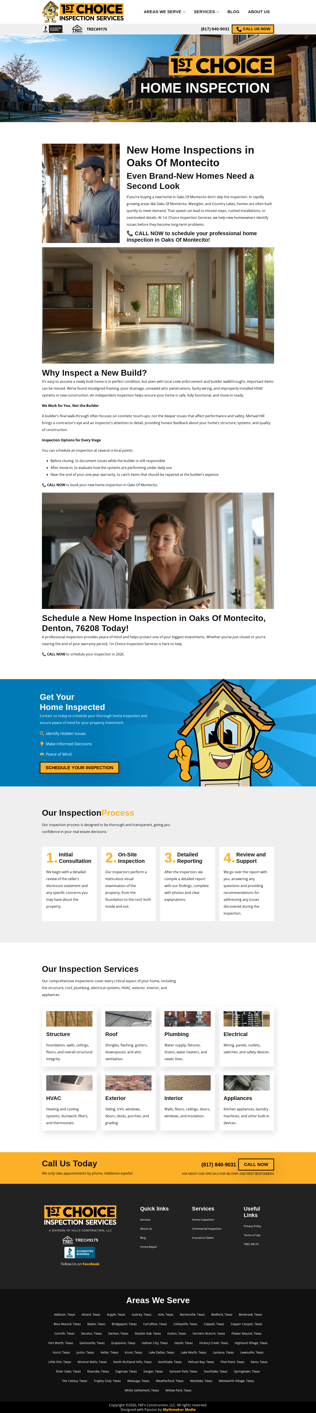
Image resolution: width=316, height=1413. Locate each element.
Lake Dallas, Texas (161, 1352)
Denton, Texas (118, 1333)
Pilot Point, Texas (232, 1362)
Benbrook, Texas (250, 1314)
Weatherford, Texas (170, 1381)
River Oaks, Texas (68, 1371)
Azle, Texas (165, 1314)
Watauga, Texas (138, 1381)
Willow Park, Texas (179, 1390)
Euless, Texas (176, 1333)
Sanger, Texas (153, 1371)
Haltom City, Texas (155, 1343)
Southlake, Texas (215, 1371)
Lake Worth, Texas (193, 1352)
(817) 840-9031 (215, 29)
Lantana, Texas (223, 1352)
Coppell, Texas (214, 1324)
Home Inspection (203, 1220)
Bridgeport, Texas (124, 1324)
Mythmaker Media (179, 1409)
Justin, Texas (85, 1352)
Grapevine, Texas (123, 1343)
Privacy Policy (252, 1226)
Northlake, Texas (170, 1362)
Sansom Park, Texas (183, 1371)
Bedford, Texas (221, 1314)
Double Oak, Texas (148, 1333)
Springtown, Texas (247, 1371)
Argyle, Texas (116, 1314)
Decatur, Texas (91, 1333)
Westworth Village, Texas (236, 1381)
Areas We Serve (162, 11)
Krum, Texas (133, 1352)
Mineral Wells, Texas (92, 1362)
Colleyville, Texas (185, 1324)
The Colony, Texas (74, 1381)
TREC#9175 (86, 1240)
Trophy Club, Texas (107, 1381)
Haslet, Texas (183, 1343)
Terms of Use (252, 1235)
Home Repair (148, 1247)
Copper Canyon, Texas (246, 1324)
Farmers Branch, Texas (209, 1333)
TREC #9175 (251, 1244)
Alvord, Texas (91, 1314)
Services (204, 11)
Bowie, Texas (96, 1324)
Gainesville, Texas (92, 1343)
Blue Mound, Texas (67, 1324)
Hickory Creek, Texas (213, 1343)
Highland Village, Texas (251, 1343)
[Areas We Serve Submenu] (185, 11)
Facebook (91, 1264)
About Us (259, 11)
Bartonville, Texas (192, 1314)
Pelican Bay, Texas (201, 1362)
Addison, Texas (64, 1314)
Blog (233, 11)
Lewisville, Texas (252, 1352)
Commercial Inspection (206, 1229)
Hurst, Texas (61, 1352)
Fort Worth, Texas (60, 1343)
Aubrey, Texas (142, 1314)
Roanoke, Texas (98, 1371)
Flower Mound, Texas (247, 1333)
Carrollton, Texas (155, 1324)
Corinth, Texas (64, 1333)
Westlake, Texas (201, 1381)
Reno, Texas (259, 1362)
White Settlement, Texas (142, 1390)
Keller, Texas (109, 1352)
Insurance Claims (203, 1238)
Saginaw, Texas (126, 1371)
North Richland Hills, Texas (132, 1362)
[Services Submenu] (219, 11)
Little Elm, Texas (59, 1362)
